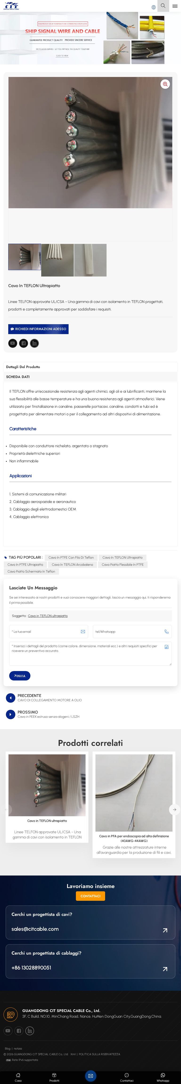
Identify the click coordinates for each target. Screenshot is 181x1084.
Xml (72, 1054)
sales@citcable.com (35, 929)
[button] (174, 809)
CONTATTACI (90, 896)
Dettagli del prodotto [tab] (23, 367)
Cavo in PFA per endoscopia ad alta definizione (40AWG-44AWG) (134, 838)
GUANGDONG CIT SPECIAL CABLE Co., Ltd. (61, 1010)
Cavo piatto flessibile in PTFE (123, 565)
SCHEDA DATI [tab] (17, 376)
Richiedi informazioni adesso (40, 329)
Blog (7, 1048)
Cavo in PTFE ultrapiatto (25, 565)
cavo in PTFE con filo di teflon (71, 558)
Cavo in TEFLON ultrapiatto (123, 558)
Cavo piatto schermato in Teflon (31, 572)
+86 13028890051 (31, 968)
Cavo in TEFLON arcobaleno (72, 565)
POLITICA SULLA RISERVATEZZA (99, 1054)
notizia (18, 1048)
